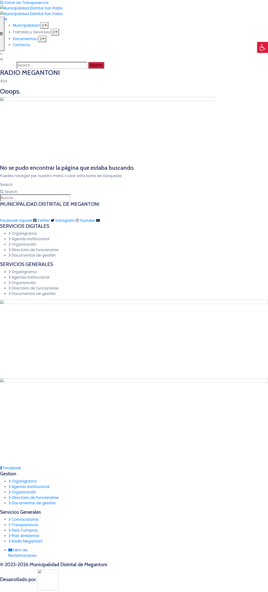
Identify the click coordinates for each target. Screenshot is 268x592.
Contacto (21, 44)
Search (6, 184)
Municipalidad (25, 25)
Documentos (24, 38)
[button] (262, 47)
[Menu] (44, 25)
